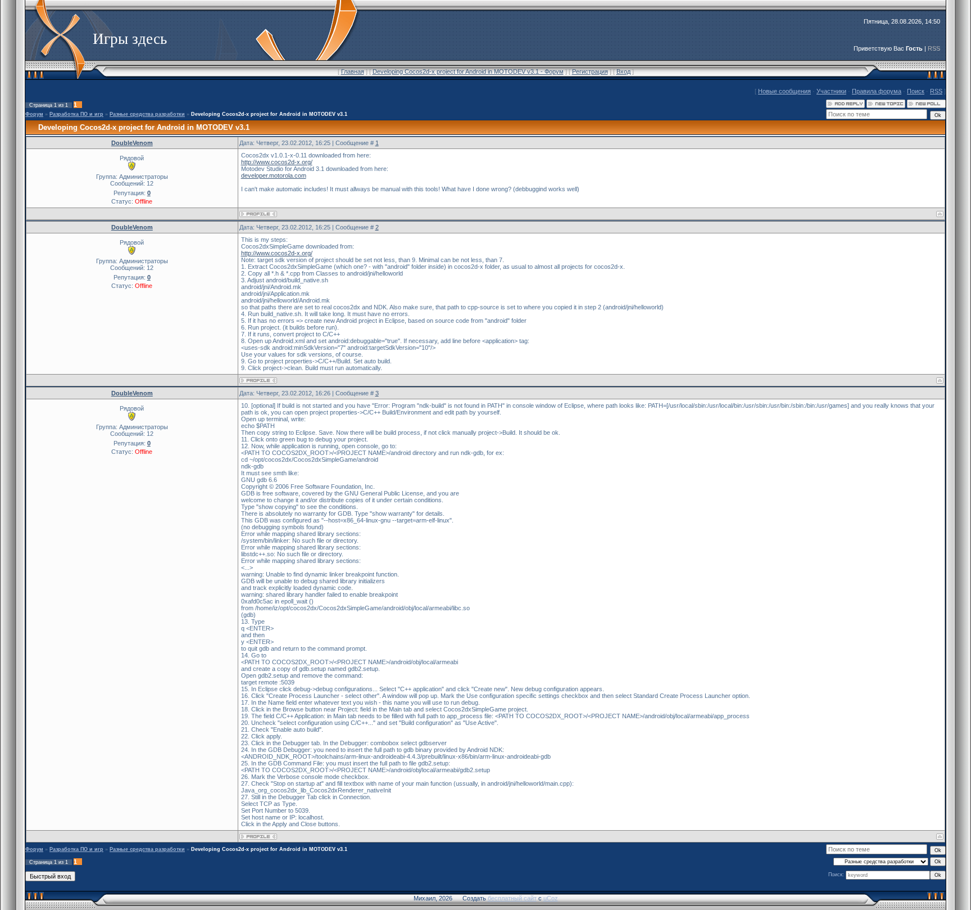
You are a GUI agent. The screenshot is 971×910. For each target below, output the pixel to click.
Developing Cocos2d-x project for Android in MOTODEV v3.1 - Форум (468, 71)
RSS (934, 48)
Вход (623, 71)
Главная (352, 71)
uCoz (550, 898)
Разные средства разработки (147, 114)
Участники (831, 91)
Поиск (915, 91)
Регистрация (590, 71)
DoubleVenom (132, 142)
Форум (34, 114)
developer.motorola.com (273, 175)
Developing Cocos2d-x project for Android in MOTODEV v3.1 (269, 114)
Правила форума (876, 91)
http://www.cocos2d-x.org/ (276, 162)
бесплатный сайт (512, 898)
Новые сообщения (784, 91)
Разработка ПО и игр (76, 114)
